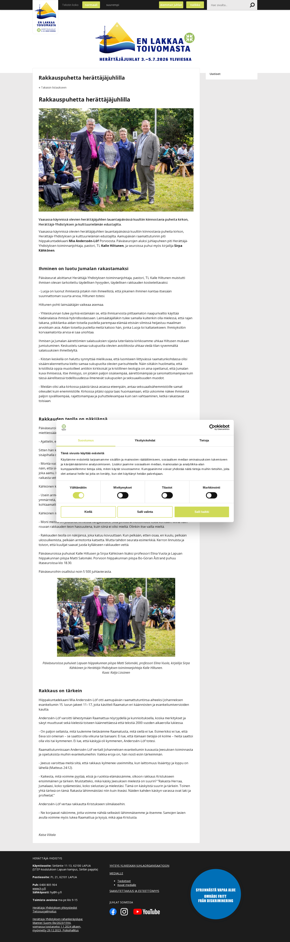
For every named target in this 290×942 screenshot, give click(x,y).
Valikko (195, 5)
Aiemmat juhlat (171, 5)
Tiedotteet (124, 881)
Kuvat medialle (126, 885)
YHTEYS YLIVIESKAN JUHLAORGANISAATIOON (139, 865)
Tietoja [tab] (204, 440)
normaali (91, 5)
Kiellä (88, 511)
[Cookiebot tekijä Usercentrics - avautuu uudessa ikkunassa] (212, 427)
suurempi (112, 5)
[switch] (122, 495)
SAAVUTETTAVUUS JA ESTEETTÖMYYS (134, 891)
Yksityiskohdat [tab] (145, 440)
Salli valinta (145, 511)
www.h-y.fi (39, 888)
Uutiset (215, 74)
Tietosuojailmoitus (44, 911)
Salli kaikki (202, 511)
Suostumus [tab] (86, 440)
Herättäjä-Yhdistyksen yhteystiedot (55, 907)
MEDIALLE (116, 873)
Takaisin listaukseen (53, 87)
